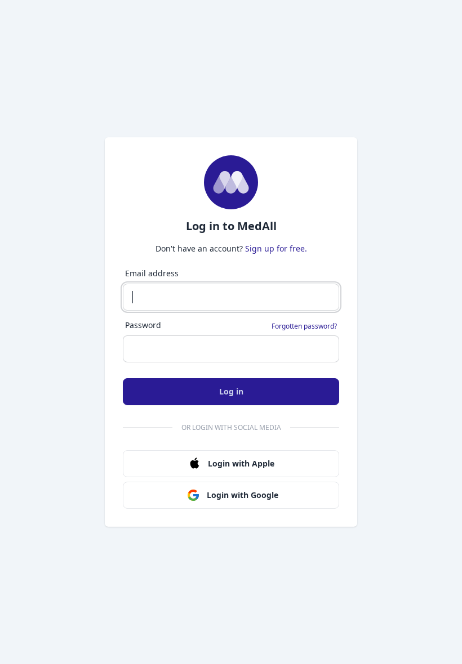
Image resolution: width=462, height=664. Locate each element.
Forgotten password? (304, 326)
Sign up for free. (276, 248)
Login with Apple (241, 463)
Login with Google (242, 495)
